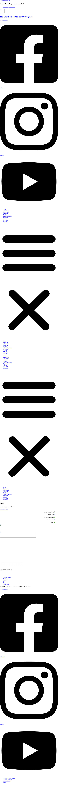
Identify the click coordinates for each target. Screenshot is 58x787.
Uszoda (5, 218)
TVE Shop (5, 220)
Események (6, 210)
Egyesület (5, 217)
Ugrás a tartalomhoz (5, 0)
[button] (29, 281)
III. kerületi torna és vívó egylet (16, 16)
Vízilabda (5, 213)
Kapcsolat (5, 221)
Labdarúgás (6, 212)
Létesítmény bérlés (7, 216)
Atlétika (5, 214)
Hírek (4, 209)
